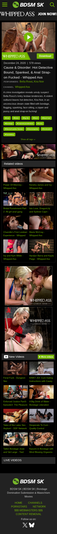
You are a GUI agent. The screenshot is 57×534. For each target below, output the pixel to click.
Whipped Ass (22, 87)
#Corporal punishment (25, 123)
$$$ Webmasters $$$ (28, 510)
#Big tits (26, 118)
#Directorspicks (32, 129)
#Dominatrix (46, 129)
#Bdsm (16, 118)
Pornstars (19, 506)
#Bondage (9, 123)
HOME (18, 502)
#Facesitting (9, 134)
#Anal (7, 118)
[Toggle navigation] (5, 4)
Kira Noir (39, 81)
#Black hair (46, 118)
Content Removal (28, 514)
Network (39, 506)
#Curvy (39, 123)
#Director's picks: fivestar (14, 129)
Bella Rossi (26, 81)
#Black (35, 118)
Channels (35, 502)
